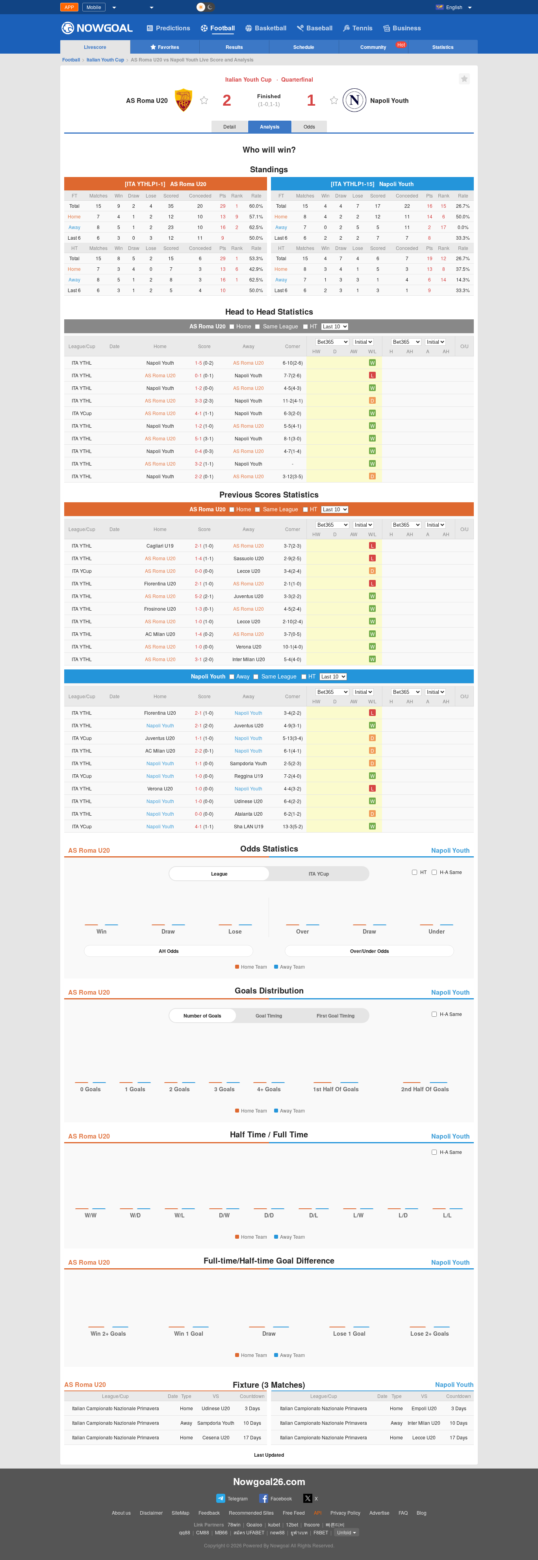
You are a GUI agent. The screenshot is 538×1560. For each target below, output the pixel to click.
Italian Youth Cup (105, 59)
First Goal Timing (335, 1015)
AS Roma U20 (207, 326)
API (317, 1512)
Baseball (319, 27)
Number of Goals (202, 1015)
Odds (309, 126)
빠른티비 (335, 1524)
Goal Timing (269, 1015)
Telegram (238, 1498)
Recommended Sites (251, 1512)
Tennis (362, 27)
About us (121, 1512)
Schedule (303, 46)
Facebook (281, 1498)
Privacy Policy (345, 1512)
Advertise (379, 1512)
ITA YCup (319, 873)
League (219, 873)
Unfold (344, 1532)
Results (234, 46)
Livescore (95, 46)
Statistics (443, 46)
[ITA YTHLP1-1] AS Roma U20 (165, 184)
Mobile (94, 7)
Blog (422, 1512)
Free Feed (294, 1512)
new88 (277, 1532)
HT (313, 326)
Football (222, 27)
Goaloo (254, 1524)
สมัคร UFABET (249, 1532)
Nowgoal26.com (269, 1481)
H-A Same (451, 872)
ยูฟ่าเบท (299, 1532)
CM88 (202, 1532)
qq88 (184, 1532)
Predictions (173, 27)
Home (243, 326)
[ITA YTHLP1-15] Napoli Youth (372, 184)
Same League (280, 326)
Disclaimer (151, 1512)
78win (234, 1524)
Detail (229, 126)
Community (382, 45)
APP (69, 7)
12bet (292, 1524)
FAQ (403, 1512)
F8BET (321, 1532)
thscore (312, 1524)
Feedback (209, 1512)
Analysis (270, 126)
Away (243, 676)
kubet (274, 1524)
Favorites (168, 46)
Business (407, 27)
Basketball (270, 27)
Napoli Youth (208, 676)
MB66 (221, 1532)
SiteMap (180, 1512)
